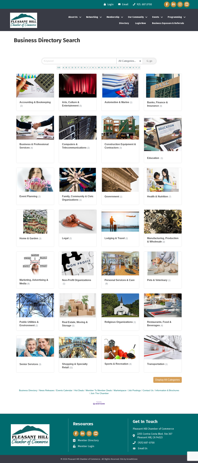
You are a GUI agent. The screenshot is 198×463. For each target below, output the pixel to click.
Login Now (140, 23)
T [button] (120, 67)
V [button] (126, 67)
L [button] (95, 67)
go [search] (150, 61)
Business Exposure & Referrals (168, 23)
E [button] (75, 67)
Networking (92, 17)
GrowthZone (132, 459)
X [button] (133, 67)
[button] (167, 380)
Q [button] (111, 67)
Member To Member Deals (99, 390)
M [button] (99, 67)
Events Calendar (64, 390)
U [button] (124, 67)
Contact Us (148, 390)
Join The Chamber (99, 393)
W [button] (130, 67)
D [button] (72, 67)
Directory (124, 23)
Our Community (136, 17)
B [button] (66, 67)
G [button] (81, 67)
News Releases (46, 390)
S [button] (117, 67)
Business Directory (28, 390)
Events (155, 17)
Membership (113, 17)
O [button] (105, 67)
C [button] (69, 67)
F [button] (78, 67)
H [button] (84, 67)
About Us (73, 17)
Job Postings (134, 390)
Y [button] (136, 67)
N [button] (102, 67)
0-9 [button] (59, 67)
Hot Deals (79, 390)
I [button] (87, 67)
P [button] (108, 67)
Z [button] (139, 67)
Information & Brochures (167, 390)
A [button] (63, 67)
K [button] (93, 67)
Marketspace (120, 390)
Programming (175, 17)
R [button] (114, 67)
